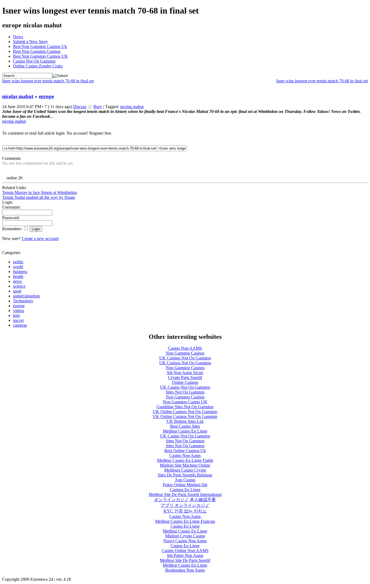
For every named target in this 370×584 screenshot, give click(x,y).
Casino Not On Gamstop (34, 61)
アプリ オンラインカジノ (185, 505)
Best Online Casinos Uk (185, 450)
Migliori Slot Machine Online (185, 465)
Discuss (79, 106)
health (18, 276)
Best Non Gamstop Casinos (36, 51)
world (18, 266)
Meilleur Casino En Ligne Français (185, 521)
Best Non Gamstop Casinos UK (40, 56)
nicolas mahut (17, 96)
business (20, 271)
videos (18, 310)
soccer (18, 320)
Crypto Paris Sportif (185, 377)
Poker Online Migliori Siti (185, 484)
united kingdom (26, 296)
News (18, 36)
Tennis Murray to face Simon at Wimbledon (39, 192)
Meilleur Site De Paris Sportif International (185, 494)
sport (17, 291)
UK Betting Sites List (185, 421)
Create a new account (40, 238)
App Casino (185, 480)
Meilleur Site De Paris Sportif (185, 560)
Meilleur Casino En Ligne (185, 431)
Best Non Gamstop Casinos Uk (40, 46)
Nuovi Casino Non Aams (185, 540)
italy (16, 315)
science (19, 286)
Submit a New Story (30, 41)
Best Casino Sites (185, 426)
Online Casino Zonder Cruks (38, 66)
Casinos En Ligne (185, 489)
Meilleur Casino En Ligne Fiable (185, 460)
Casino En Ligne (185, 526)
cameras (20, 325)
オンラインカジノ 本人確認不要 (185, 499)
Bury (97, 106)
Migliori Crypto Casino (185, 536)
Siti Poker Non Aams (185, 555)
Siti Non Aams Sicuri (185, 372)
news (17, 281)
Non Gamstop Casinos (185, 353)
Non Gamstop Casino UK (185, 402)
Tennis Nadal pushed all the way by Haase (38, 197)
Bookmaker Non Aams (185, 570)
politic (18, 261)
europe (46, 96)
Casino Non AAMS (185, 348)
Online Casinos (185, 382)
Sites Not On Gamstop (185, 392)
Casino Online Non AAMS (185, 550)
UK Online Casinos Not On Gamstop (185, 411)
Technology (23, 301)
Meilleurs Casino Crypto (185, 470)
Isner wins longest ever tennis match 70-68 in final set (322, 81)
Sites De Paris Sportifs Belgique (185, 475)
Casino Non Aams (185, 455)
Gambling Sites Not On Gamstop (185, 406)
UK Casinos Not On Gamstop (185, 358)
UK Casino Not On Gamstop (185, 387)
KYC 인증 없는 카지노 (185, 511)
